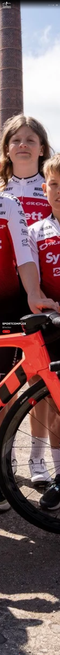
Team (6, 331)
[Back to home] (6, 5)
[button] (57, 5)
